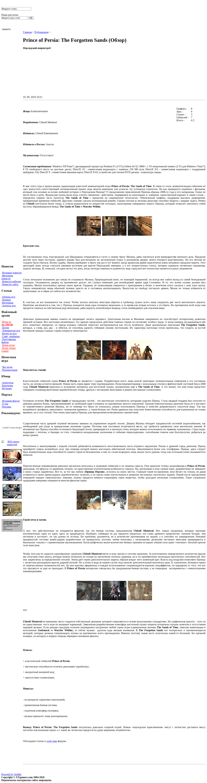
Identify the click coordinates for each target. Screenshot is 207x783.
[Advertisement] (87, 72)
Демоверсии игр (10, 330)
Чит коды (6, 367)
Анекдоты (7, 382)
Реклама (6, 406)
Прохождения (9, 370)
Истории (6, 388)
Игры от (7, 323)
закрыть (6, 29)
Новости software (11, 281)
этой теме (51, 741)
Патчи (5, 327)
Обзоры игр (8, 296)
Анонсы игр (8, 305)
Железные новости (7, 277)
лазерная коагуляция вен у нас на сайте (11, 526)
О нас (4, 403)
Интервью (7, 302)
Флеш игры (8, 345)
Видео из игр (9, 333)
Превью (6, 299)
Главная (27, 32)
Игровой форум (10, 401)
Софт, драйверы (10, 336)
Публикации (41, 32)
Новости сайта (9, 284)
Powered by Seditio (11, 774)
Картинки (7, 385)
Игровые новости (11, 272)
